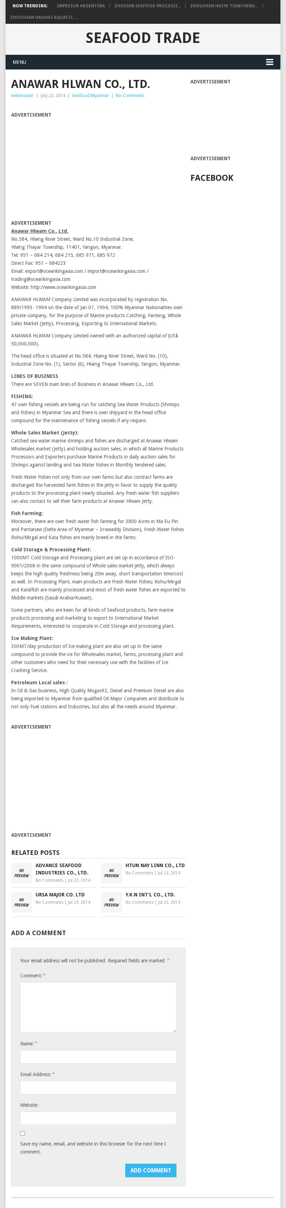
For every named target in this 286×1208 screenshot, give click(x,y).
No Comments (130, 95)
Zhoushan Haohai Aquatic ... (43, 17)
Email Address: (37, 1074)
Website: (29, 1105)
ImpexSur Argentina (81, 5)
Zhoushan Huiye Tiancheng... (224, 5)
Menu (19, 62)
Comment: (32, 975)
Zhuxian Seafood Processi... (147, 5)
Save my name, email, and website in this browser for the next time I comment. (93, 1148)
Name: (28, 1043)
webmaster (22, 95)
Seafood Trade (143, 38)
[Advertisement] (69, 168)
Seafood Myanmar (90, 95)
